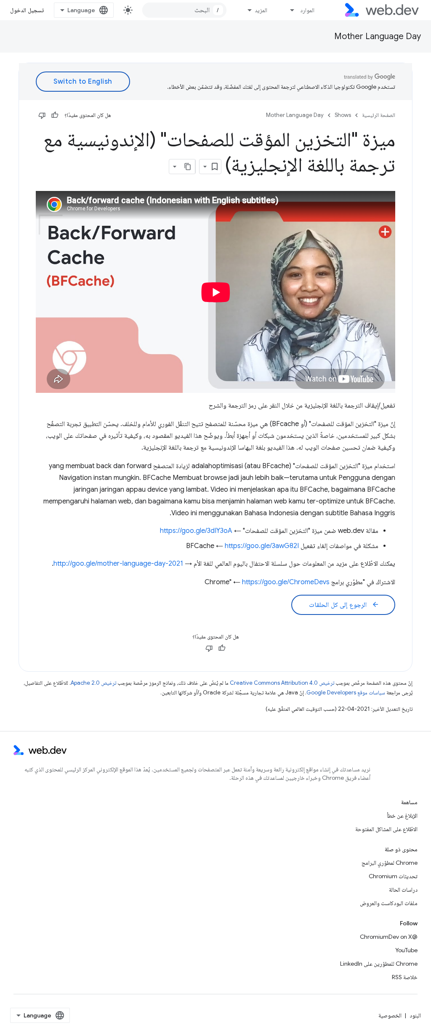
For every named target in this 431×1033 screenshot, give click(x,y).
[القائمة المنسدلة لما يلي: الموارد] (288, 10)
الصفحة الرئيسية (378, 115)
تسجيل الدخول (27, 10)
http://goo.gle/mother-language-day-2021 (118, 563)
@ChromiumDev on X (389, 936)
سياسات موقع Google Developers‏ (345, 692)
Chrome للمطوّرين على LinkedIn (379, 963)
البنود (415, 1015)
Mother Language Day (377, 36)
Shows (343, 115)
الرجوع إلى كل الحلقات (344, 605)
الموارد (307, 10)
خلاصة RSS (405, 977)
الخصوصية (390, 1015)
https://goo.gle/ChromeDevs (286, 582)
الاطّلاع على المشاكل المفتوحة (386, 829)
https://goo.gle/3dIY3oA (196, 531)
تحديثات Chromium (393, 876)
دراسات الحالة (403, 889)
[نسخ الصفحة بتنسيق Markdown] (187, 166)
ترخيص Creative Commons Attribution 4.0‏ (282, 682)
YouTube (406, 950)
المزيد (261, 10)
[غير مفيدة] (42, 115)
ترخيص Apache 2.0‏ (93, 682)
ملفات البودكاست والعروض (389, 903)
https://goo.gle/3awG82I (262, 546)
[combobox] (184, 10)
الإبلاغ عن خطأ (402, 815)
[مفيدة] (54, 115)
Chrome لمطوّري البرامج (390, 862)
